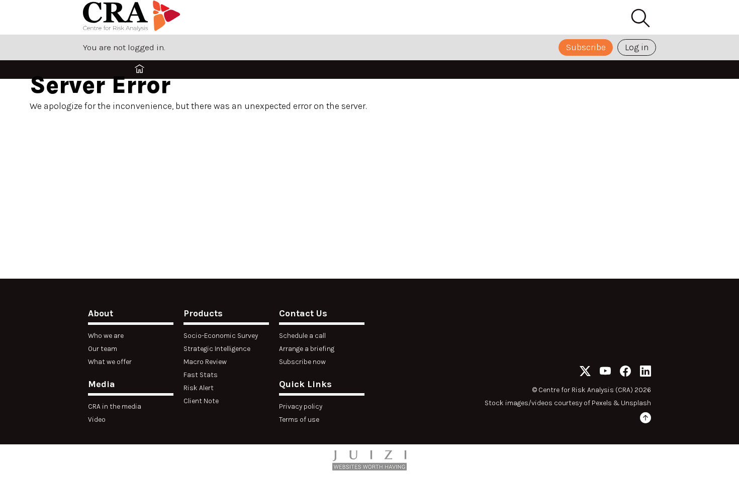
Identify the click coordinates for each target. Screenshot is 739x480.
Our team (102, 348)
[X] (585, 373)
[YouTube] (605, 373)
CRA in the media (114, 406)
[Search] (640, 19)
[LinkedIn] (645, 373)
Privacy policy (300, 406)
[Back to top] (645, 419)
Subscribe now (302, 361)
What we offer (110, 361)
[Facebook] (625, 373)
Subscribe (586, 47)
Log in (637, 47)
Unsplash (636, 403)
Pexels (602, 403)
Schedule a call (302, 335)
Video (97, 419)
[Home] (133, 17)
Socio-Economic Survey (220, 335)
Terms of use (299, 419)
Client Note (201, 401)
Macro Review (205, 361)
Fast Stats (200, 375)
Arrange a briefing (306, 348)
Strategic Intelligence (216, 348)
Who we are (106, 335)
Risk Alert (198, 388)
